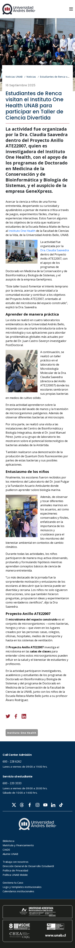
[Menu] (71, 9)
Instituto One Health (22, 231)
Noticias (31, 76)
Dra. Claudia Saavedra (54, 250)
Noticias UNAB (14, 76)
